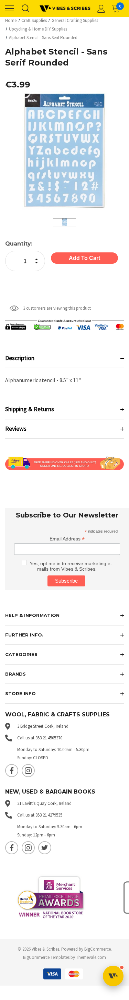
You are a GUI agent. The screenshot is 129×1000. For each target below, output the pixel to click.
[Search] (25, 8)
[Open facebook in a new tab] (11, 770)
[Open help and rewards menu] (113, 976)
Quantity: (18, 243)
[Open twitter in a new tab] (44, 847)
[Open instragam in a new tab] (28, 770)
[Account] (100, 8)
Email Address (67, 539)
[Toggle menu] (9, 8)
